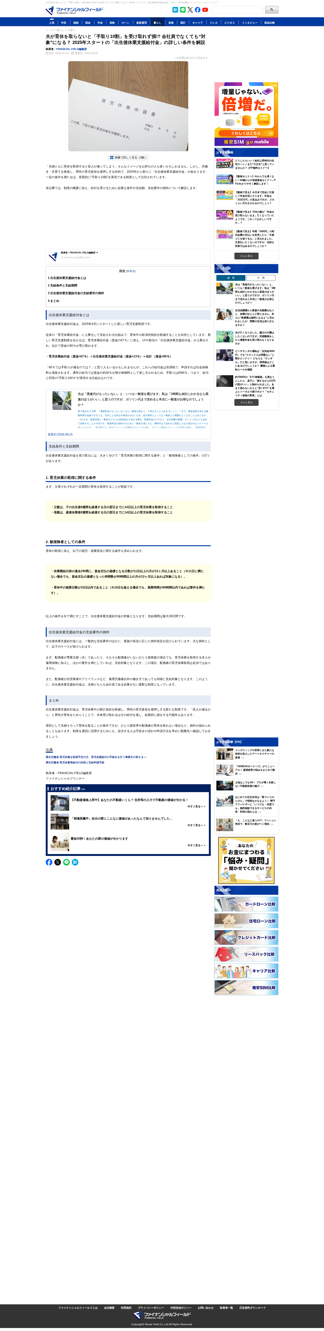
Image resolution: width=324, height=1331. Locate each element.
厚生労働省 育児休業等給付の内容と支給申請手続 (75, 762)
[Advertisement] (128, 220)
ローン (125, 22)
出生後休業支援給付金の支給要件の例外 (76, 293)
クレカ (214, 22)
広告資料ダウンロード (252, 1307)
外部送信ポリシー (180, 1307)
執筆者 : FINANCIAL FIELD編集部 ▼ (79, 253)
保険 (112, 22)
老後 (171, 22)
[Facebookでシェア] (49, 862)
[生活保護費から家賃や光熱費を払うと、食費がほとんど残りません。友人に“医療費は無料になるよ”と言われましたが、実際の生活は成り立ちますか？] (224, 314)
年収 (63, 22)
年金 (100, 22)
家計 (183, 22)
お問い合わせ (206, 1307)
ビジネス (229, 22)
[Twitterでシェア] (57, 862)
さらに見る (246, 256)
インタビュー (250, 22)
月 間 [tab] (261, 278)
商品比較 (269, 22)
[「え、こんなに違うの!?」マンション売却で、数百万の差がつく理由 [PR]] (247, 830)
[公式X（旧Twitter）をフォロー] (190, 10)
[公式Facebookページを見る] (197, 10)
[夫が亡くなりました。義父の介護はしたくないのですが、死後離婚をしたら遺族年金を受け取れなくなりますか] (224, 336)
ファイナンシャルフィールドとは (78, 1307)
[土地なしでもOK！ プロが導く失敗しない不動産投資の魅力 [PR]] (247, 789)
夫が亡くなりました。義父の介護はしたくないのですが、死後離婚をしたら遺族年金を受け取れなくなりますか (254, 338)
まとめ (53, 300)
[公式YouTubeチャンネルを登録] (205, 10)
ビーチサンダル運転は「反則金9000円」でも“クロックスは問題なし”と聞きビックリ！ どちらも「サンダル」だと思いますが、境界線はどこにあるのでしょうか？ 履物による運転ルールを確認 (255, 360)
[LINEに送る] (66, 862)
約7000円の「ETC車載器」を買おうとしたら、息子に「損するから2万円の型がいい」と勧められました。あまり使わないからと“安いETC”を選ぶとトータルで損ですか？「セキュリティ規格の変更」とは (255, 386)
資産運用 (141, 22)
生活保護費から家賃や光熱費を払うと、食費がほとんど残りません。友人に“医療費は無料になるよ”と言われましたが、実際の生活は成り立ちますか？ (254, 317)
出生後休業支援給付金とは (67, 277)
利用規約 (126, 1307)
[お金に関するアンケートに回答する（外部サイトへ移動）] (246, 860)
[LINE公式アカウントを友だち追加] (183, 10)
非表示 (131, 271)
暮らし (157, 22)
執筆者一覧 (226, 1307)
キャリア (197, 22)
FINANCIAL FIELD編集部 (71, 49)
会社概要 (109, 1307)
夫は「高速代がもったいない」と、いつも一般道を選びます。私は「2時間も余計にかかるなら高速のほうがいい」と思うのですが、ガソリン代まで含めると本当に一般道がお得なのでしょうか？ (255, 293)
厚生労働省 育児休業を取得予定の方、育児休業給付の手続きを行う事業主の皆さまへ (96, 757)
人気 (51, 22)
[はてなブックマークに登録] (75, 862)
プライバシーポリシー (151, 1307)
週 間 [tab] (231, 278)
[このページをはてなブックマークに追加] (175, 10)
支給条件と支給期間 (62, 285)
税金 (88, 22)
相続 (76, 22)
